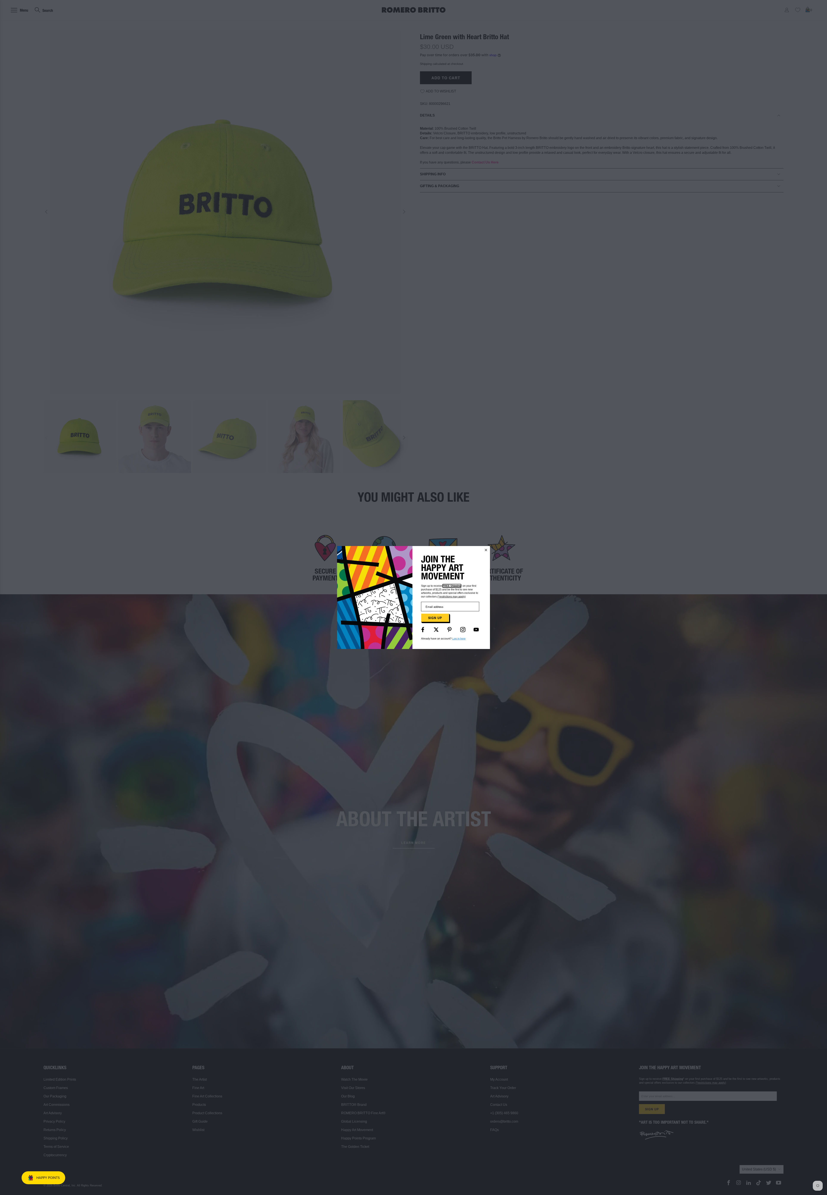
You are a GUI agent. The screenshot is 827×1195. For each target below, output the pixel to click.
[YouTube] (476, 629)
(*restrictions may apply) (451, 596)
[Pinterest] (449, 629)
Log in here (459, 638)
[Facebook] (422, 629)
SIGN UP (435, 618)
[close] (486, 550)
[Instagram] (462, 629)
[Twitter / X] (436, 629)
